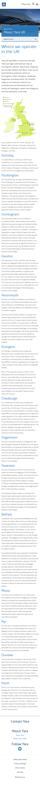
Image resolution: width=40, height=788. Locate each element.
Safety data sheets (20, 738)
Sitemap (20, 772)
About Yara (20, 735)
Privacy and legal (20, 764)
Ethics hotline (20, 768)
